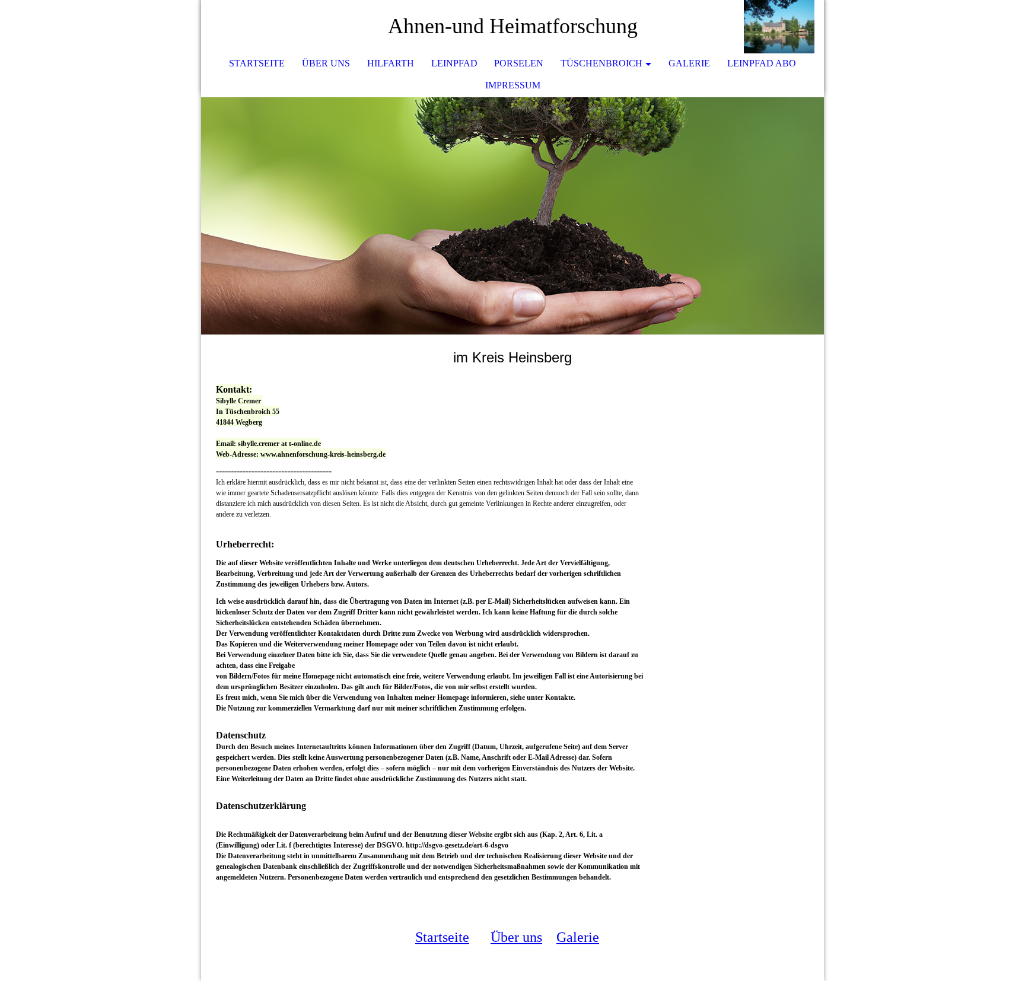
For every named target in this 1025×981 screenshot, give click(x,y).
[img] (779, 26)
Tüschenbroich (601, 63)
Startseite (257, 63)
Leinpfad (454, 63)
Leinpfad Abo (761, 63)
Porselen (518, 63)
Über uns (326, 63)
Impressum (512, 85)
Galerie (689, 63)
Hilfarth (390, 63)
